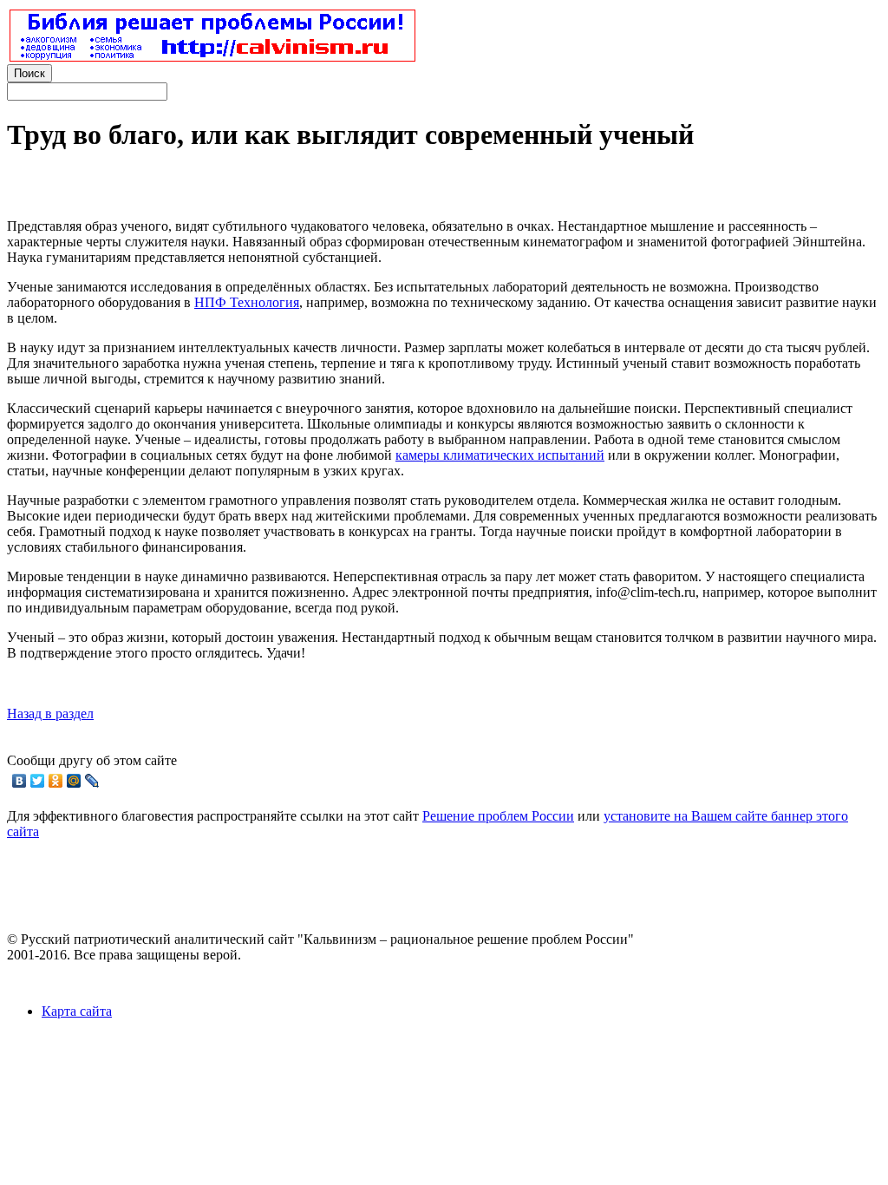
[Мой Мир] (74, 780)
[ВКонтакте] (19, 780)
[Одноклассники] (56, 780)
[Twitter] (38, 780)
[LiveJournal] (92, 780)
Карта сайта (77, 1011)
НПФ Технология (246, 302)
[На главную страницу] (212, 56)
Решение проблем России (498, 816)
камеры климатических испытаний (499, 455)
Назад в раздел (50, 713)
